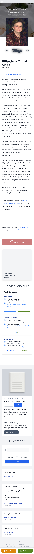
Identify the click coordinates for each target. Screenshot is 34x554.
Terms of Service (22, 546)
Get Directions (10, 310)
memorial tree (23, 227)
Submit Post (17, 462)
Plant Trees (24, 310)
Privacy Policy (12, 546)
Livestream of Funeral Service (11, 74)
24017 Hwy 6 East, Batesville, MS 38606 (18, 347)
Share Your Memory (11, 432)
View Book (9, 405)
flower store (21, 230)
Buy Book (18, 405)
